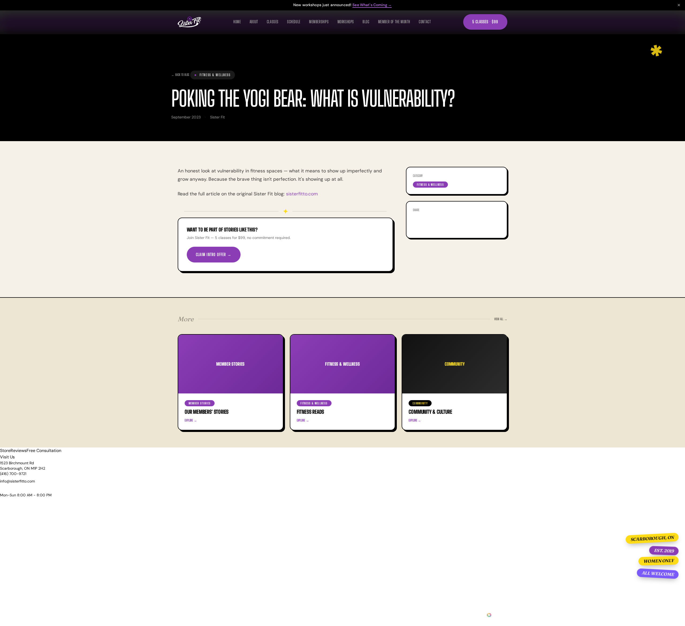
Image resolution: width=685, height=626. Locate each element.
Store (5, 450)
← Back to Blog (180, 75)
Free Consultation (43, 450)
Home (237, 21)
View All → (500, 319)
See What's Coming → (372, 4)
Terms (267, 615)
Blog (366, 21)
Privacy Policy (248, 615)
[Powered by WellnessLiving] (490, 615)
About (254, 21)
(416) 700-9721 (13, 473)
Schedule (293, 21)
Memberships (319, 21)
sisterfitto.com (302, 194)
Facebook (429, 224)
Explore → (191, 420)
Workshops (345, 21)
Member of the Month (394, 21)
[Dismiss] (679, 5)
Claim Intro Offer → (213, 254)
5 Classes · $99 (485, 21)
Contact (425, 21)
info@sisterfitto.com (17, 481)
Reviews (18, 450)
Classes (273, 21)
